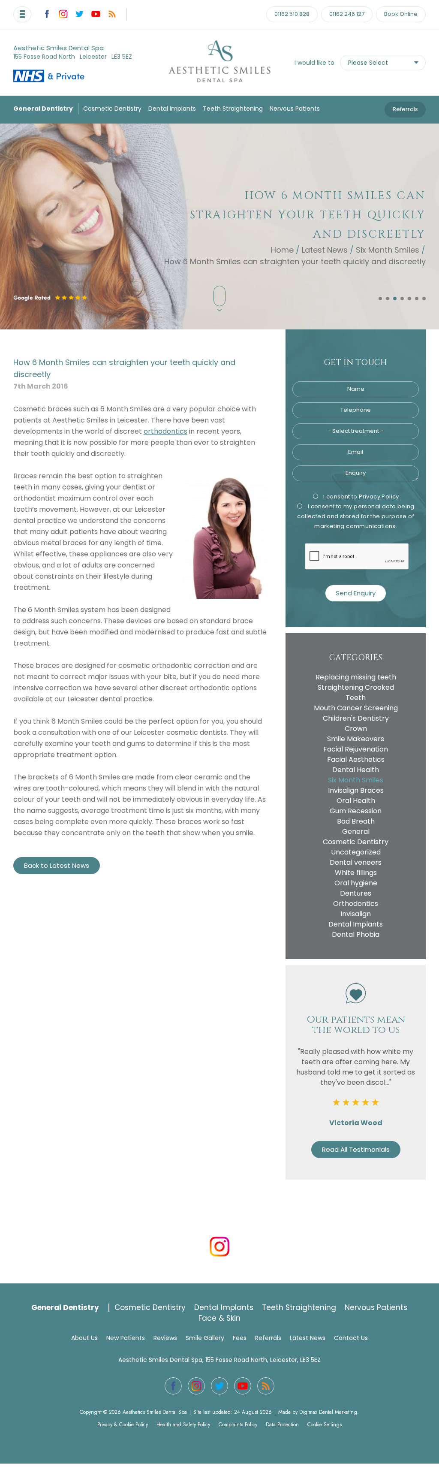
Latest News (325, 249)
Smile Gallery (205, 1338)
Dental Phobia (355, 934)
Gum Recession (356, 811)
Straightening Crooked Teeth (356, 692)
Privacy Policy (379, 496)
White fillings (356, 873)
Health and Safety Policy (183, 1424)
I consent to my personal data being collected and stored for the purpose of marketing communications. (356, 516)
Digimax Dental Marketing (328, 1412)
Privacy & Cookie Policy (122, 1424)
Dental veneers (356, 862)
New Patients (125, 1338)
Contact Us (351, 1338)
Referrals (405, 109)
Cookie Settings (324, 1424)
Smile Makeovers (355, 739)
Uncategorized (356, 852)
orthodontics (165, 431)
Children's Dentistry (356, 718)
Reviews (165, 1338)
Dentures (355, 893)
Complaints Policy (238, 1424)
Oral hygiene (355, 883)
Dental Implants (172, 108)
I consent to (360, 496)
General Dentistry (43, 108)
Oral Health (356, 801)
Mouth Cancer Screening (356, 708)
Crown (356, 729)
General (356, 831)
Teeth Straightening (233, 108)
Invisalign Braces (356, 790)
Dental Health (355, 770)
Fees (240, 1338)
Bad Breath (356, 821)
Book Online (401, 14)
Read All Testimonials (356, 1149)
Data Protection (282, 1424)
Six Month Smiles (387, 249)
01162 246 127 (346, 14)
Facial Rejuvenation (355, 749)
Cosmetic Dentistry (112, 108)
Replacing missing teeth (356, 677)
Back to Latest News (56, 865)
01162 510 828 (292, 14)
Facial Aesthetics (356, 759)
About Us (84, 1338)
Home (282, 249)
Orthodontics (355, 904)
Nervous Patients (295, 108)
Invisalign (355, 914)
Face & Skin (219, 1318)
